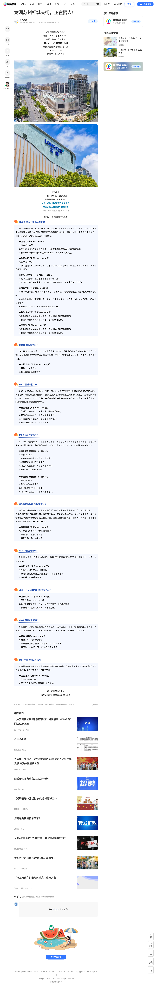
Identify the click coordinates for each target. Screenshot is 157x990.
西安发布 (17, 789)
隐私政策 (44, 972)
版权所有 (59, 982)
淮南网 (16, 829)
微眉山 (16, 809)
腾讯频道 (90, 972)
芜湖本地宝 (18, 849)
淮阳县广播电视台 (21, 888)
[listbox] (56, 800)
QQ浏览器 (81, 972)
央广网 (16, 868)
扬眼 (16, 769)
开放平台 (51, 972)
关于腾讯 (18, 972)
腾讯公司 (53, 982)
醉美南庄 (17, 750)
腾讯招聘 (66, 972)
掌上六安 (17, 730)
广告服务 (59, 972)
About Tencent (27, 972)
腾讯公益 (74, 972)
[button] (136, 21)
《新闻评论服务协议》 (47, 897)
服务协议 (36, 972)
